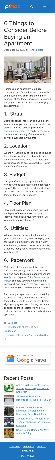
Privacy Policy (27, 451)
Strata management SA (16, 131)
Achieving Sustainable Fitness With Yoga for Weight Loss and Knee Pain (32, 388)
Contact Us (14, 446)
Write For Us (28, 446)
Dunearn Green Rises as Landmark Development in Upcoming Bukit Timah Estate (32, 410)
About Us (41, 446)
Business (12, 323)
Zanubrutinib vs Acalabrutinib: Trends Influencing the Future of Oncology (33, 422)
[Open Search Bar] (31, 7)
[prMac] (12, 6)
